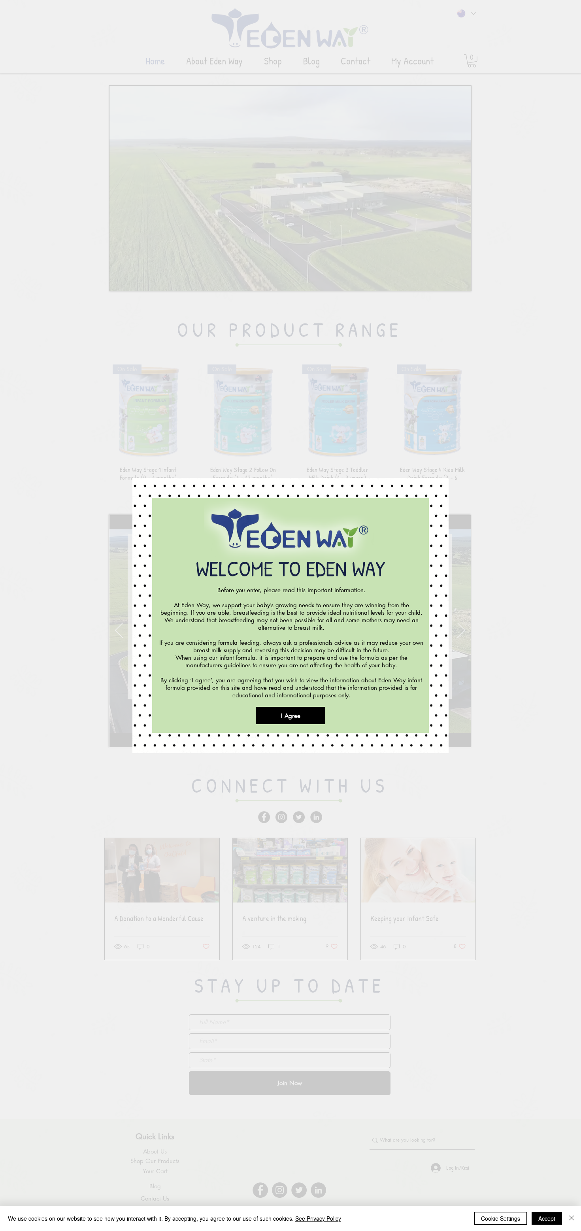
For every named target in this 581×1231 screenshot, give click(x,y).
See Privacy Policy (318, 1218)
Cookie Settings (500, 1218)
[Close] (571, 1218)
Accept (546, 1218)
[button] (290, 715)
